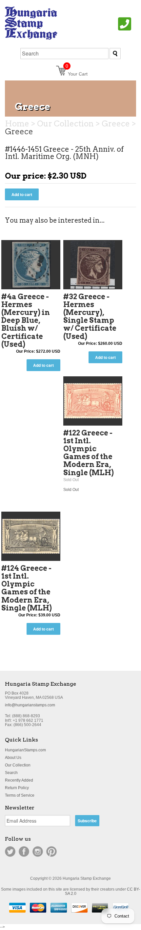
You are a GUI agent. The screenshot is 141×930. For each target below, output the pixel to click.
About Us (13, 757)
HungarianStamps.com (25, 750)
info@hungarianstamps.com (30, 705)
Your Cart (77, 74)
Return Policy (17, 788)
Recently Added (19, 780)
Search (11, 772)
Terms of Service (19, 795)
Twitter (10, 851)
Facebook (24, 851)
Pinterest (51, 851)
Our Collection (17, 765)
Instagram (37, 851)
